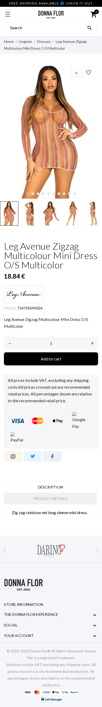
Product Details (50, 498)
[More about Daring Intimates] (51, 550)
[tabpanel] (51, 131)
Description (50, 487)
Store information (23, 604)
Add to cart (51, 358)
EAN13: (10, 308)
